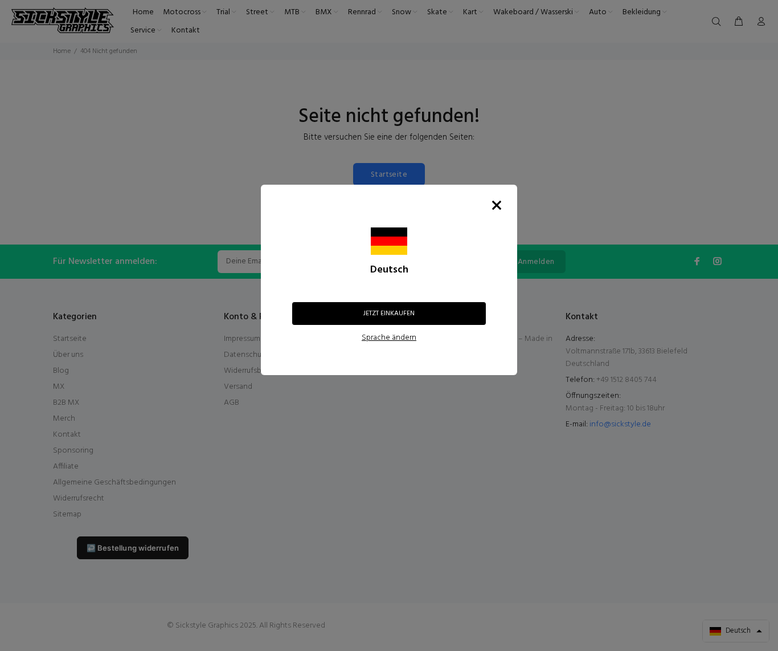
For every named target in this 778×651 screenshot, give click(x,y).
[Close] (496, 205)
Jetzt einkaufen (389, 313)
